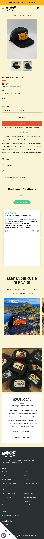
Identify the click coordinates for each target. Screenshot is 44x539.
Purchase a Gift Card (9, 483)
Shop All (4, 472)
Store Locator (6, 479)
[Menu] (3, 8)
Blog (24, 476)
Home (14, 15)
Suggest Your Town (22, 437)
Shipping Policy (28, 494)
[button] (8, 530)
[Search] (41, 8)
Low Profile (17, 94)
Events (4, 476)
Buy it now (22, 124)
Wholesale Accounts (30, 483)
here (31, 293)
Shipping (4, 86)
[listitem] (22, 2)
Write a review (22, 202)
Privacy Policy (27, 501)
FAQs (3, 501)
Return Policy (6, 505)
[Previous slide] (3, 238)
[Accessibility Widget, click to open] (3, 535)
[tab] (19, 343)
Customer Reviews (29, 497)
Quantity (4, 98)
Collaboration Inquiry (9, 497)
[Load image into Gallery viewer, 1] (16, 66)
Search (25, 479)
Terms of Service (28, 505)
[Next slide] (40, 238)
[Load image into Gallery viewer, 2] (28, 66)
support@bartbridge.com (11, 515)
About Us (26, 472)
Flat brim (6, 94)
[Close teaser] (18, 536)
